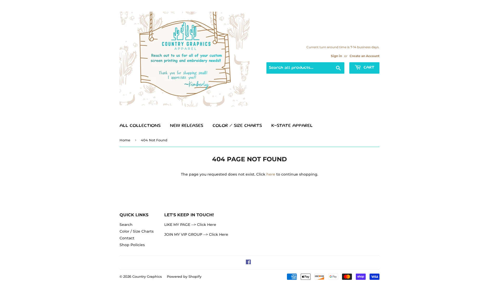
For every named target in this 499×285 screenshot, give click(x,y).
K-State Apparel (292, 126)
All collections (140, 126)
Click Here (206, 224)
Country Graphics (147, 276)
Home (125, 140)
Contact (127, 238)
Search (126, 224)
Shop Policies (132, 244)
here (270, 174)
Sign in (336, 56)
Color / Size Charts (237, 126)
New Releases (186, 126)
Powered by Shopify (184, 276)
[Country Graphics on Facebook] (248, 262)
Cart (368, 67)
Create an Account (364, 56)
